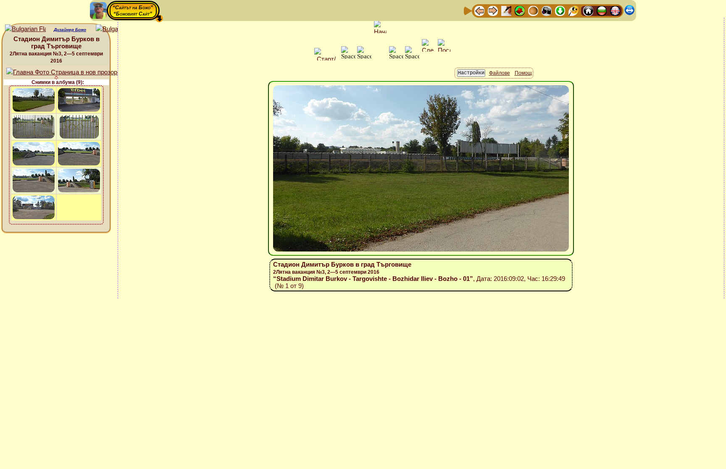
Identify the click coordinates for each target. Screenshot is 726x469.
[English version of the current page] (25, 29)
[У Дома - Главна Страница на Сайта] (588, 10)
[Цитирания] (520, 10)
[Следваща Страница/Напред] (493, 10)
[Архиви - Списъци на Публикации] (506, 10)
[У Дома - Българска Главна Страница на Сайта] (602, 10)
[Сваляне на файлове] (560, 10)
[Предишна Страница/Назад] (479, 10)
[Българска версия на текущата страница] (116, 29)
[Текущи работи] (533, 10)
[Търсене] (573, 10)
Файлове (499, 73)
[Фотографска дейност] (547, 10)
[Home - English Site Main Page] (615, 10)
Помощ (523, 73)
